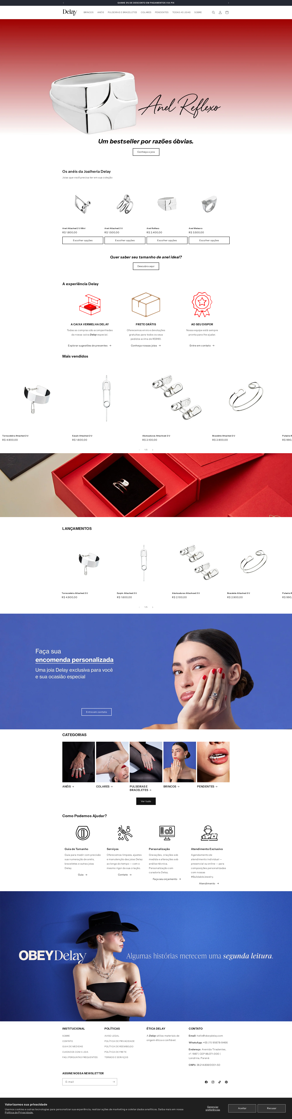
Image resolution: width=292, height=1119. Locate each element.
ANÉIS (66, 786)
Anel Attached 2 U (113, 228)
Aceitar (242, 1108)
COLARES (102, 786)
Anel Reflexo (153, 228)
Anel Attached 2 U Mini (73, 228)
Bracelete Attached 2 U (223, 435)
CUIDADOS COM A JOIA (75, 1052)
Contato (123, 874)
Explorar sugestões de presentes (88, 345)
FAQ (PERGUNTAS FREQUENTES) (80, 1057)
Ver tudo (146, 801)
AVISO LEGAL (111, 1035)
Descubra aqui (146, 266)
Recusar (271, 1108)
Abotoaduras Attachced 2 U (156, 435)
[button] (213, 12)
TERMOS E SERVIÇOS (116, 1057)
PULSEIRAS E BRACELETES (139, 788)
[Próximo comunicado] (228, 3)
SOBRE (66, 1035)
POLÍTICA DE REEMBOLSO (119, 1046)
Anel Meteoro (195, 228)
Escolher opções (83, 240)
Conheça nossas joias (144, 345)
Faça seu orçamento (165, 879)
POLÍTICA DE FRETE (115, 1052)
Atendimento (207, 883)
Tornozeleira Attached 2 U (15, 435)
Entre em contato (200, 345)
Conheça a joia (146, 151)
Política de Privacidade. (19, 1112)
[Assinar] (113, 1081)
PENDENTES (205, 786)
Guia (80, 874)
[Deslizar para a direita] (152, 450)
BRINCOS (169, 786)
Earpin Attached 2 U (82, 435)
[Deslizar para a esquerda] (139, 450)
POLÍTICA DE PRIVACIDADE (119, 1041)
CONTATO (67, 1041)
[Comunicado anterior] (63, 3)
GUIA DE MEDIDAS (72, 1046)
